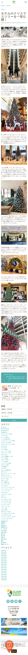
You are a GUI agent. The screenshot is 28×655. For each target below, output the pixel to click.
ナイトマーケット (6, 489)
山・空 (4, 529)
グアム (10, 377)
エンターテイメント (7, 444)
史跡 (3, 525)
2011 (3, 576)
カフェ (3, 448)
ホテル (4, 510)
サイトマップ (13, 613)
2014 (4, 571)
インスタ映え (5, 439)
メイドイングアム (6, 518)
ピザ (3, 496)
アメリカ (4, 435)
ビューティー (6, 494)
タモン (14, 377)
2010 (4, 578)
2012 (4, 574)
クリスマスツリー (17, 378)
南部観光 (4, 522)
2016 (4, 567)
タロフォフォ (5, 475)
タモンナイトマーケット (8, 473)
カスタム (4, 446)
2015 (4, 569)
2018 (4, 564)
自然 (4, 539)
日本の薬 (4, 532)
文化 (4, 530)
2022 (4, 557)
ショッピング (6, 463)
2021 (3, 559)
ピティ (3, 498)
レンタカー (4, 520)
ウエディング (6, 442)
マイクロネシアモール (7, 513)
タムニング (19, 377)
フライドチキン (6, 501)
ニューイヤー (5, 491)
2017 (3, 566)
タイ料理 (4, 467)
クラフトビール (6, 453)
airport (3, 427)
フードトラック (6, 503)
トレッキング (5, 484)
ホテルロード (5, 511)
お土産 (4, 432)
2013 (4, 573)
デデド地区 (5, 482)
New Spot (5, 429)
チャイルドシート (6, 477)
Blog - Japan (5, 6)
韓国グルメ (4, 544)
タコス (3, 468)
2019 (3, 562)
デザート (4, 480)
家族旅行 (4, 527)
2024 (3, 554)
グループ (5, 460)
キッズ (4, 449)
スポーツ (5, 465)
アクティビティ (6, 434)
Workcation (4, 430)
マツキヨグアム (6, 515)
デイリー (5, 479)
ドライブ (4, 485)
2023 (3, 555)
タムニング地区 (6, 470)
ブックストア (5, 504)
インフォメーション (8, 441)
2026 (3, 550)
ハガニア (4, 492)
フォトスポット (6, 499)
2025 (3, 552)
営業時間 (14, 615)
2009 (3, 580)
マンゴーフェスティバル (8, 516)
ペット (4, 508)
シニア (4, 461)
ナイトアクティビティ (7, 487)
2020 (4, 561)
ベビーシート (5, 506)
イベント (11, 375)
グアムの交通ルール (7, 456)
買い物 (4, 542)
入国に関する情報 (13, 612)
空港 (3, 537)
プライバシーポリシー (13, 610)
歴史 (3, 534)
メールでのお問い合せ (13, 608)
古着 (3, 523)
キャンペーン (6, 451)
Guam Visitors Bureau (13, 606)
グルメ (4, 458)
